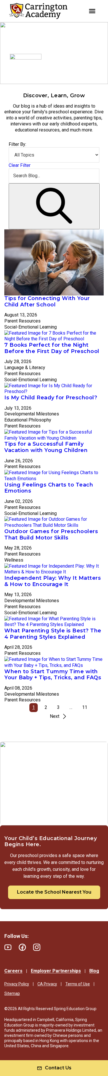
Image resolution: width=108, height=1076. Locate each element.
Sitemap (12, 993)
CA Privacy (47, 984)
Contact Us (58, 1068)
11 (84, 707)
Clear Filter (20, 165)
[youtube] (8, 947)
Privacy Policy (16, 984)
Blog (94, 971)
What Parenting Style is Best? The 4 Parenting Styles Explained (52, 633)
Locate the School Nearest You (54, 892)
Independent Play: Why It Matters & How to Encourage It (52, 581)
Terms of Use (77, 984)
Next (54, 716)
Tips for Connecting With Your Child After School (47, 301)
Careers (13, 971)
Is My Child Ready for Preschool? (50, 397)
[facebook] (22, 947)
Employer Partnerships (56, 971)
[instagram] (36, 947)
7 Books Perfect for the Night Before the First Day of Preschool (51, 348)
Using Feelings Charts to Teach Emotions (48, 488)
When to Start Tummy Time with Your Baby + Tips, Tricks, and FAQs (52, 674)
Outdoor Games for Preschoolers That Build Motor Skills (51, 534)
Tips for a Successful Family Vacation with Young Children (46, 447)
